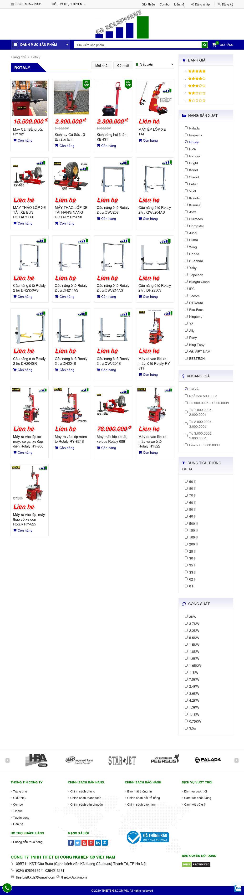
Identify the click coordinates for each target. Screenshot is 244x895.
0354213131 (33, 4)
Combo (164, 4)
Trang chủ (18, 56)
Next (236, 760)
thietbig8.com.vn (74, 876)
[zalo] (238, 889)
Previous (7, 760)
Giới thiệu (148, 4)
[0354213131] (7, 888)
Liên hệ (179, 4)
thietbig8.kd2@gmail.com (35, 876)
